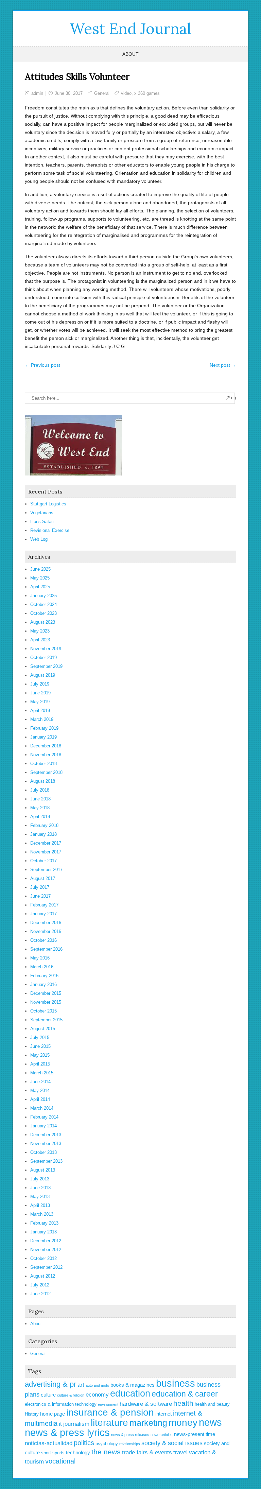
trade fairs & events (147, 1452)
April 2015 (40, 1064)
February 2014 (44, 1117)
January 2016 (43, 984)
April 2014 (40, 1099)
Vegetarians (41, 512)
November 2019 (45, 648)
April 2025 (40, 586)
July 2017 (39, 887)
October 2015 (43, 1011)
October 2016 (43, 940)
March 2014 (41, 1108)
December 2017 (45, 843)
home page (52, 1414)
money (183, 1422)
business (175, 1383)
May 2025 (40, 578)
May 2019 (40, 701)
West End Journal (130, 28)
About (130, 54)
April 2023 (40, 639)
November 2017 (45, 851)
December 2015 (45, 993)
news (210, 1422)
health (183, 1403)
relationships (129, 1444)
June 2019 (40, 692)
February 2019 (44, 728)
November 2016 (45, 931)
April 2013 (40, 1205)
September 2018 (46, 772)
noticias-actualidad (48, 1443)
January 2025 (43, 595)
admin (37, 93)
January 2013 (43, 1231)
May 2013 (40, 1196)
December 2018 (45, 745)
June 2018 (40, 798)
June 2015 (40, 1046)
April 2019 (40, 710)
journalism (76, 1424)
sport (46, 1452)
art (80, 1385)
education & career (185, 1393)
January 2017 (43, 913)
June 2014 (40, 1081)
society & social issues (172, 1443)
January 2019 (43, 737)
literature (109, 1422)
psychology (106, 1443)
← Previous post (42, 365)
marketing (148, 1422)
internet (163, 1414)
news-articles (162, 1435)
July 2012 (39, 1284)
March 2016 (41, 966)
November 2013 (45, 1143)
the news (106, 1452)
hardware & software (146, 1404)
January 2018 (43, 834)
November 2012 (45, 1249)
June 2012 (40, 1293)
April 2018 (40, 816)
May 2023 (40, 631)
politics (84, 1443)
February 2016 (44, 975)
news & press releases (130, 1435)
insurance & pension (110, 1412)
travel (180, 1452)
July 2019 (39, 684)
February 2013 (44, 1223)
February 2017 (44, 904)
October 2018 (43, 763)
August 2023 (42, 622)
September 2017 (46, 869)
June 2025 (40, 569)
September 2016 (46, 949)
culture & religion (70, 1395)
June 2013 (40, 1187)
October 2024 (43, 604)
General (101, 93)
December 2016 (45, 922)
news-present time (194, 1434)
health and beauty (212, 1404)
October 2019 (43, 657)
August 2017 (42, 878)
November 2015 (45, 1002)
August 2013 (42, 1170)
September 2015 (46, 1019)
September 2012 (46, 1267)
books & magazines (132, 1385)
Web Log (39, 539)
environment (108, 1404)
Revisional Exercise (49, 530)
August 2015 (42, 1028)
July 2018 (39, 790)
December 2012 (45, 1240)
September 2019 (46, 666)
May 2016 (40, 957)
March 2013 (41, 1214)
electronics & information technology (61, 1404)
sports (58, 1452)
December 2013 (45, 1134)
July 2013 (39, 1178)
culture (48, 1395)
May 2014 (40, 1090)
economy (97, 1394)
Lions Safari (42, 521)
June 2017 (40, 896)
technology (78, 1452)
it (60, 1424)
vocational (60, 1461)
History (32, 1414)
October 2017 (43, 860)
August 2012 (42, 1276)
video (126, 93)
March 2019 (41, 719)
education (130, 1393)
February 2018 (44, 825)
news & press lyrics (67, 1432)
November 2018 (45, 754)
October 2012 (43, 1258)
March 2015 (41, 1072)
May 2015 (40, 1055)
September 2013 (46, 1161)
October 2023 (43, 613)
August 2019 (42, 675)
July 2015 (39, 1037)
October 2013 (43, 1152)
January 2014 (43, 1125)
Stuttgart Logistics (48, 503)
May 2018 (40, 807)
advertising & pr (50, 1384)
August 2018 (42, 781)
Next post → (223, 365)
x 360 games (147, 93)
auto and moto (97, 1385)
